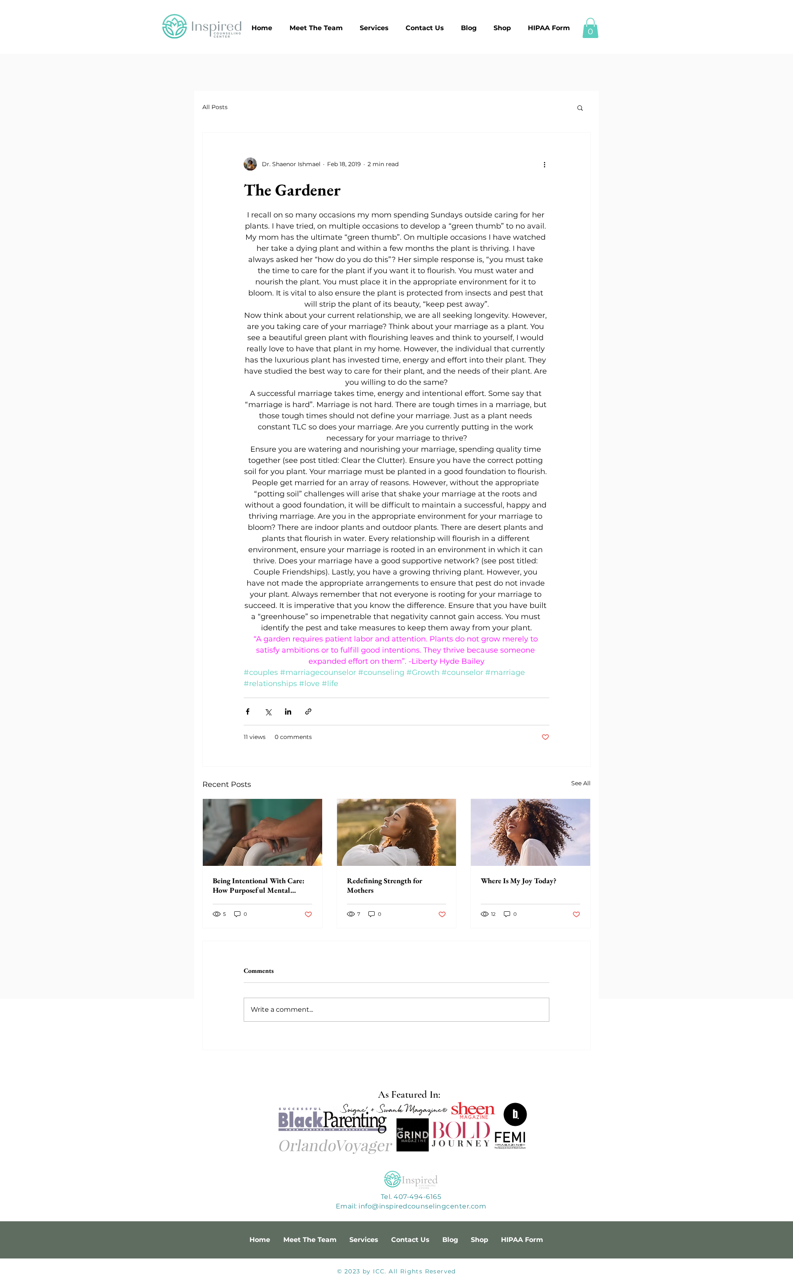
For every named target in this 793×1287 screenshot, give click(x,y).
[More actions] (544, 164)
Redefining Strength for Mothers (384, 885)
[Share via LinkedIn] (288, 711)
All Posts (215, 107)
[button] (590, 28)
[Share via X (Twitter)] (268, 711)
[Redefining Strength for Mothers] (396, 832)
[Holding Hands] (262, 832)
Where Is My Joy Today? (518, 880)
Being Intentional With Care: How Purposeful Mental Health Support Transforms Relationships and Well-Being (259, 885)
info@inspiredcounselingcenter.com (422, 1206)
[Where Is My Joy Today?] (530, 832)
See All (581, 783)
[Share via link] (308, 711)
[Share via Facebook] (248, 711)
